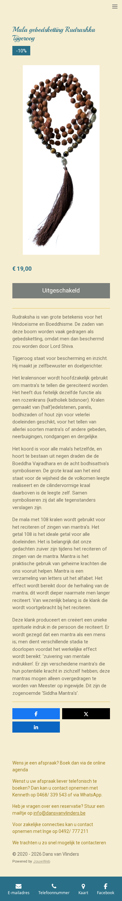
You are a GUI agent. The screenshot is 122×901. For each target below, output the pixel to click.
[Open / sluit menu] (115, 6)
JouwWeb (41, 861)
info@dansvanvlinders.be (60, 813)
